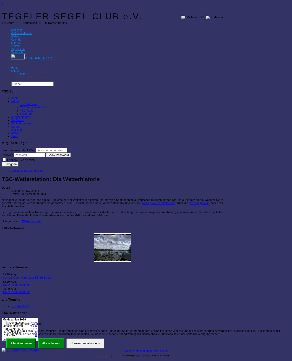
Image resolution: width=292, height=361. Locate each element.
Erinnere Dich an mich (20, 160)
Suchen (6, 84)
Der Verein (17, 120)
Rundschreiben (20, 117)
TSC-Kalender (20, 306)
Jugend (15, 126)
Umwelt (15, 133)
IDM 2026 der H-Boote (16, 285)
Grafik (205, 203)
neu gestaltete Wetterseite (158, 203)
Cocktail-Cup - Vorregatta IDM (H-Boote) (27, 277)
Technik (194, 203)
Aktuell (15, 101)
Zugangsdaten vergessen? (27, 170)
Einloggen (10, 164)
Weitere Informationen (138, 351)
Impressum (161, 351)
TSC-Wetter (27, 110)
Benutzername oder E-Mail (18, 150)
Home (14, 98)
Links (14, 136)
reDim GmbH (161, 355)
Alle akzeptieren (21, 343)
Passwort (7, 155)
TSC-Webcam (28, 104)
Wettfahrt (16, 129)
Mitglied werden (21, 123)
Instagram (26, 113)
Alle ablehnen (51, 343)
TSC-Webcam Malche (33, 107)
